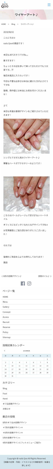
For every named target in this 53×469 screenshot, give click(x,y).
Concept (6, 312)
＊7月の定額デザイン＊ (13, 427)
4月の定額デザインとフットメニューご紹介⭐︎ (22, 442)
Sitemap (6, 337)
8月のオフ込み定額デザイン (15, 422)
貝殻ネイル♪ (44, 276)
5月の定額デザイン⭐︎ (11, 437)
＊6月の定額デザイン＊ (13, 432)
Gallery (6, 306)
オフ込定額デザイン (11, 403)
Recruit (6, 322)
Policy (5, 332)
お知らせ (6, 408)
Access (6, 317)
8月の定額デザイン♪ (12, 276)
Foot (5, 393)
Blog (13, 24)
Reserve (6, 327)
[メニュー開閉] (49, 4)
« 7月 (5, 351)
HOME (3, 24)
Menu (5, 301)
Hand (5, 398)
